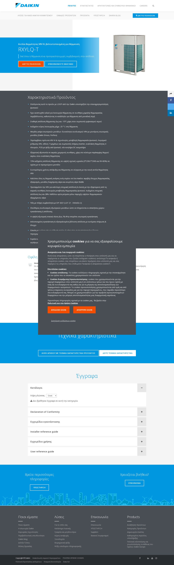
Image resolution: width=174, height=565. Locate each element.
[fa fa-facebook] (140, 558)
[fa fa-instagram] (156, 558)
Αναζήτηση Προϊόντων (136, 525)
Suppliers (94, 532)
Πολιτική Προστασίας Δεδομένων (29, 562)
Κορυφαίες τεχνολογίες (28, 532)
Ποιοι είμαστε (24, 525)
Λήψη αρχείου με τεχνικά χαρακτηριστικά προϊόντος (68, 353)
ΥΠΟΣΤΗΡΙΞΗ (99, 15)
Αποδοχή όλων (58, 310)
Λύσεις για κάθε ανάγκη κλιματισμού (35, 15)
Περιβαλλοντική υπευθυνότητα (31, 535)
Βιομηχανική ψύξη (62, 542)
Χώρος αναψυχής (62, 535)
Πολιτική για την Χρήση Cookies (63, 303)
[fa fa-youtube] (152, 558)
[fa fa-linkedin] (148, 558)
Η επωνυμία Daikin (26, 528)
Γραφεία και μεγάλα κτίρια (65, 532)
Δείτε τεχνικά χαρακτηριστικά (117, 353)
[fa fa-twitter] (144, 558)
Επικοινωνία (96, 525)
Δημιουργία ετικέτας (135, 532)
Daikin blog (115, 15)
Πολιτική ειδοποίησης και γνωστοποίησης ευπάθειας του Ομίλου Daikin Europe (140, 544)
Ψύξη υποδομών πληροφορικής (68, 546)
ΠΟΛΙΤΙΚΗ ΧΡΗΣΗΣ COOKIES (73, 558)
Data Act (66, 562)
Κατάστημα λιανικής (63, 528)
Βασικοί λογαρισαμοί (99, 535)
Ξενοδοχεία (59, 539)
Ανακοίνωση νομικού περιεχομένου (46, 558)
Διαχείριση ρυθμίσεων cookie (63, 320)
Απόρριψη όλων (84, 310)
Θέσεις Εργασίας (25, 546)
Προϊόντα (84, 15)
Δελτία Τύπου (24, 542)
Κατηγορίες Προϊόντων (136, 528)
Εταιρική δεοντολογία (52, 562)
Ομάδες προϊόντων (66, 15)
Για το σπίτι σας (61, 525)
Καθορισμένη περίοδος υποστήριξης (136, 536)
